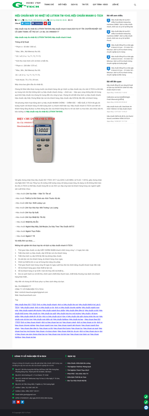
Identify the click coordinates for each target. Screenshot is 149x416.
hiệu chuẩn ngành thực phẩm (53, 310)
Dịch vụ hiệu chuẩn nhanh (47, 305)
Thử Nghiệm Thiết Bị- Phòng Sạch (79, 367)
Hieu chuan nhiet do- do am (68, 331)
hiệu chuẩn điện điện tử (75, 310)
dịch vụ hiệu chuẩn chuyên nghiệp (68, 307)
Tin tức (85, 4)
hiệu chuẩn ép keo (76, 319)
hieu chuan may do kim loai (59, 334)
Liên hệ (115, 4)
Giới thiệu (62, 4)
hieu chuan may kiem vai (80, 334)
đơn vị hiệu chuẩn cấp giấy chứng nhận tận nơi (80, 316)
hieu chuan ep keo (29, 337)
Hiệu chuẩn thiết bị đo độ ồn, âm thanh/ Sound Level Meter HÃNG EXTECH (120, 117)
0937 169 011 (34, 391)
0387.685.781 (33, 387)
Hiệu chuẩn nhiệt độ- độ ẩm (31, 316)
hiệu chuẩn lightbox (60, 319)
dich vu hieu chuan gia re (89, 331)
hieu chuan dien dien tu (30, 328)
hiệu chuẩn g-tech (27, 307)
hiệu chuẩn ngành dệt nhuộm (30, 310)
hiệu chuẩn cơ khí (91, 310)
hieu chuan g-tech (69, 322)
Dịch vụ (74, 4)
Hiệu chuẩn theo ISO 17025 (25, 305)
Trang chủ (49, 4)
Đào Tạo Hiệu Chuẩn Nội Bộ (76, 381)
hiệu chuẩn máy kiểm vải (42, 319)
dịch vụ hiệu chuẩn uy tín (44, 307)
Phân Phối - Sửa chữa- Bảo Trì (77, 374)
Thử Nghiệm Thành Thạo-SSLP (78, 370)
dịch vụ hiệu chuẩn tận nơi (68, 305)
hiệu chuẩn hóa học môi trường (69, 313)
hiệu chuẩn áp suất (48, 313)
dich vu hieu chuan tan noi (51, 322)
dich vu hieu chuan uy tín (86, 322)
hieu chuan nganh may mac (46, 325)
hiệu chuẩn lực (34, 313)
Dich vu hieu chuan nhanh (31, 322)
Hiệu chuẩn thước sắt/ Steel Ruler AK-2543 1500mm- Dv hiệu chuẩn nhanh (119, 108)
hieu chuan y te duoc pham (46, 331)
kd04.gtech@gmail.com (28, 394)
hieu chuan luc (77, 328)
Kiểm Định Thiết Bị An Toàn (76, 377)
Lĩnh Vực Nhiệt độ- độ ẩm (58, 20)
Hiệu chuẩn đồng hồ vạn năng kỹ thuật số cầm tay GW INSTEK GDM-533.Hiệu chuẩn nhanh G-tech (120, 87)
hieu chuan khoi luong (62, 328)
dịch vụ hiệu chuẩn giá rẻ (52, 316)
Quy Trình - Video (100, 4)
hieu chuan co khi (46, 328)
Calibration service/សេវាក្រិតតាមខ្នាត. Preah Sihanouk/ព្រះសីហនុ (118, 98)
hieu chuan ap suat (90, 328)
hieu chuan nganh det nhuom (69, 325)
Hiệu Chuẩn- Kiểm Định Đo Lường (36, 20)
